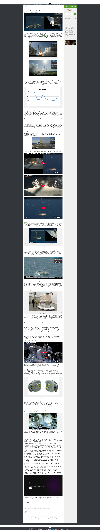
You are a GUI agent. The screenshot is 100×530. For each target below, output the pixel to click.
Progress (40, 508)
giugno (49, 287)
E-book (29, 4)
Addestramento (67, 22)
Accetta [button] (50, 3)
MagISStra (66, 30)
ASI (71, 22)
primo (38, 122)
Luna (73, 29)
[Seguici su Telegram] (70, 6)
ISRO (73, 26)
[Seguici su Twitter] (71, 6)
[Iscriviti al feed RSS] (75, 6)
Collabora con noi (61, 4)
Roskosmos (71, 32)
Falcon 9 (35, 508)
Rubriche (25, 4)
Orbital (66, 31)
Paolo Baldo (27, 12)
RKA (68, 32)
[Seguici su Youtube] (74, 6)
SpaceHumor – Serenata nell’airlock (70, 45)
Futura (71, 26)
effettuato (25, 222)
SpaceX (47, 508)
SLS (73, 33)
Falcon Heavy (69, 26)
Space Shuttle (72, 34)
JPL (69, 28)
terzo (55, 126)
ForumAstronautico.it (33, 504)
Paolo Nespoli (71, 31)
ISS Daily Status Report (69, 27)
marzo (36, 254)
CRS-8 (28, 508)
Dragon (32, 508)
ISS (36, 508)
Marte (68, 30)
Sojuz (42, 508)
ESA (73, 25)
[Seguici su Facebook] (72, 6)
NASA (38, 508)
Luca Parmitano (71, 29)
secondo (32, 125)
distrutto (43, 36)
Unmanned (70, 35)
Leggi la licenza (57, 497)
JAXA (68, 28)
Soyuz (44, 508)
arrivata (27, 253)
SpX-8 (48, 508)
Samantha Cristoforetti (69, 33)
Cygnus (30, 508)
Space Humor (51, 4)
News (25, 6)
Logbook (68, 29)
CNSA (67, 23)
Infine (42, 129)
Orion (68, 31)
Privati (74, 31)
